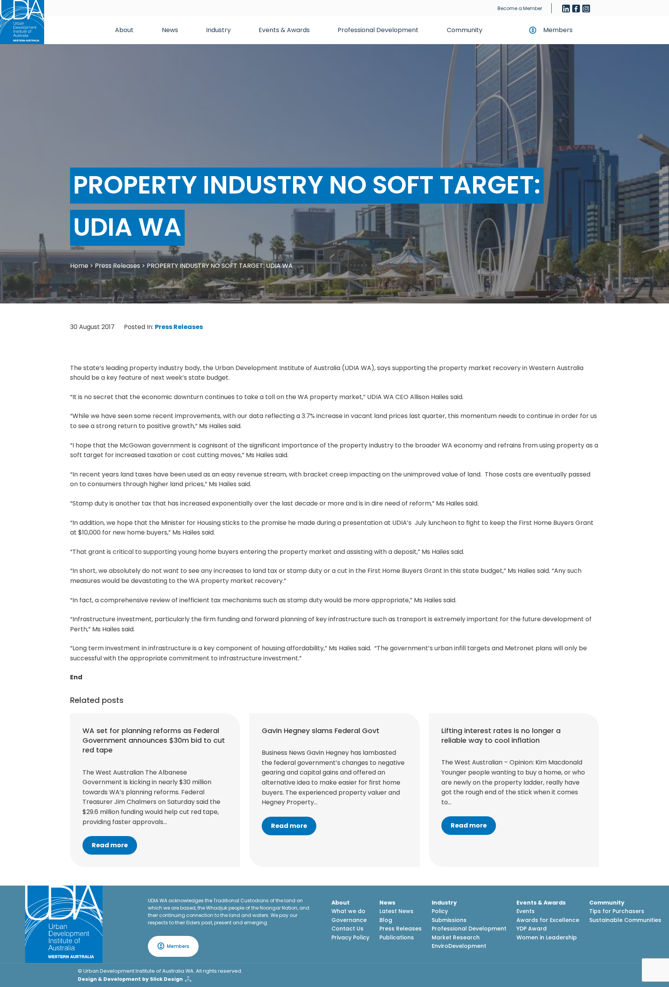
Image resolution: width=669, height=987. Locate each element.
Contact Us (347, 928)
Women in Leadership (546, 937)
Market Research (456, 937)
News (170, 30)
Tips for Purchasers (616, 911)
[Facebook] (576, 8)
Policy (440, 911)
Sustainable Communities (625, 920)
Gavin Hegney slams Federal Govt (320, 730)
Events (525, 911)
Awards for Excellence (547, 920)
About (124, 30)
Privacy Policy (350, 937)
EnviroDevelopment (459, 946)
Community (464, 30)
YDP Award (531, 928)
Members (558, 30)
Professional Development (378, 30)
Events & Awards (284, 30)
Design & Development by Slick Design (130, 979)
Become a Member (519, 8)
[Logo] (64, 924)
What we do (348, 911)
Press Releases (117, 265)
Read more (110, 845)
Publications (396, 937)
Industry (218, 30)
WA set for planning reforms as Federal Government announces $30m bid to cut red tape (153, 740)
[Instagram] (586, 8)
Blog (385, 920)
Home (79, 265)
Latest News (396, 911)
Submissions (449, 920)
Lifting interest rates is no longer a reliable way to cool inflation (501, 735)
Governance (349, 920)
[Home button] (22, 22)
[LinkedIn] (566, 8)
